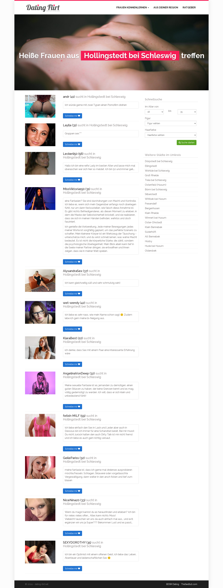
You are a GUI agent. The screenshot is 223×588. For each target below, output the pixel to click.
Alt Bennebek (152, 236)
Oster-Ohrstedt (153, 222)
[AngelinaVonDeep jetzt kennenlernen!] (40, 383)
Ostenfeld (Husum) (155, 184)
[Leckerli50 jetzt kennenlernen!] (40, 163)
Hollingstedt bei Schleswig (106, 97)
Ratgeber (189, 7)
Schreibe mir (71, 116)
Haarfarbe (150, 129)
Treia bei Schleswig (155, 180)
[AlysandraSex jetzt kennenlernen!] (40, 280)
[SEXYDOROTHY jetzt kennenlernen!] (40, 552)
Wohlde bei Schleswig (157, 170)
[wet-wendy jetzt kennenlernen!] (40, 312)
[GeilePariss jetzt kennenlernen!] (40, 467)
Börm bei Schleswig (156, 189)
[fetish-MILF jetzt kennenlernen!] (40, 425)
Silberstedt (151, 194)
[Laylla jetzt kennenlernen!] (40, 134)
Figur (147, 118)
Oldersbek (150, 250)
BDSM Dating (172, 584)
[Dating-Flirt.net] (43, 7)
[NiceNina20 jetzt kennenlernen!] (40, 509)
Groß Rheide (152, 175)
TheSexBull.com (189, 584)
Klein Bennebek (153, 227)
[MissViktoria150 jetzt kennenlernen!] (40, 198)
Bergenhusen (152, 208)
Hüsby (148, 241)
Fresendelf (151, 203)
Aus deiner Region (166, 7)
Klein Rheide (152, 213)
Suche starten (187, 142)
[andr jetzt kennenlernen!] (40, 106)
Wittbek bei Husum (155, 198)
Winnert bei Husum (155, 217)
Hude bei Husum (154, 246)
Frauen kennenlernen (131, 7)
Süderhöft (150, 231)
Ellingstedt (151, 166)
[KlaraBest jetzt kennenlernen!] (40, 347)
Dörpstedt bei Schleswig (158, 161)
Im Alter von (152, 106)
